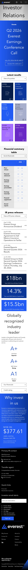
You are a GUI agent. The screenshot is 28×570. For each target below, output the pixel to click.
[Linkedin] (2, 542)
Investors (17, 536)
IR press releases (7, 505)
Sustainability (18, 542)
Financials (6, 488)
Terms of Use (4, 566)
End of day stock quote (9, 513)
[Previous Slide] (17, 162)
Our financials (8, 385)
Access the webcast (14, 64)
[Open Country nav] (16, 2)
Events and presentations (9, 514)
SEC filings (6, 511)
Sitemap (3, 539)
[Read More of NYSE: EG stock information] (14, 435)
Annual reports (7, 509)
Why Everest (4, 533)
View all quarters (9, 78)
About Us (17, 533)
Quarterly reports (7, 507)
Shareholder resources (9, 490)
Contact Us (4, 536)
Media (16, 545)
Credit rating (8, 390)
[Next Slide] (24, 162)
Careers (17, 539)
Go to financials (9, 156)
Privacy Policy (10, 566)
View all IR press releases (12, 216)
